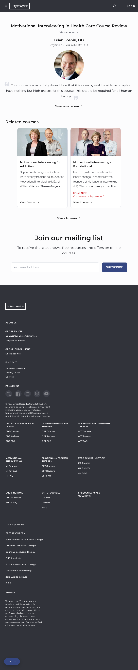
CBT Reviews (48, 436)
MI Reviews (11, 471)
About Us (11, 322)
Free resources (15, 533)
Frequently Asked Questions (89, 494)
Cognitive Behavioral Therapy (55, 425)
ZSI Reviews (84, 468)
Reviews (46, 502)
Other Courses (51, 493)
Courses (46, 497)
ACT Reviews (84, 436)
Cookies (10, 376)
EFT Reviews (48, 471)
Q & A (8, 583)
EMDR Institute (14, 493)
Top (10, 661)
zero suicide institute (91, 458)
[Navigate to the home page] (19, 6)
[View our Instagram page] (37, 393)
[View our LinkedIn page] (27, 393)
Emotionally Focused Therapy (55, 459)
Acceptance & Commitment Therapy (94, 425)
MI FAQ (9, 476)
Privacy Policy (13, 372)
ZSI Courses (84, 463)
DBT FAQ (10, 441)
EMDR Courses (13, 497)
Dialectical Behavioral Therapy (20, 425)
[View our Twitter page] (8, 393)
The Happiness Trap (15, 524)
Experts (10, 592)
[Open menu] (6, 6)
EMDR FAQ (11, 502)
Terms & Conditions (15, 368)
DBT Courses (12, 431)
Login (131, 6)
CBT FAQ (46, 441)
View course (67, 32)
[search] (115, 6)
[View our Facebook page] (18, 393)
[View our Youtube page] (46, 393)
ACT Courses (84, 431)
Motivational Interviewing (14, 459)
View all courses (67, 218)
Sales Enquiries (13, 353)
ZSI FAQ (82, 472)
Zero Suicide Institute (16, 577)
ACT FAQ (83, 441)
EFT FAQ (46, 476)
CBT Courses (48, 431)
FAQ (44, 507)
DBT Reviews (12, 436)
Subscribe (114, 267)
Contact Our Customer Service (21, 336)
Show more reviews (67, 106)
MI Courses (11, 466)
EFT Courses (48, 466)
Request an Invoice (15, 340)
